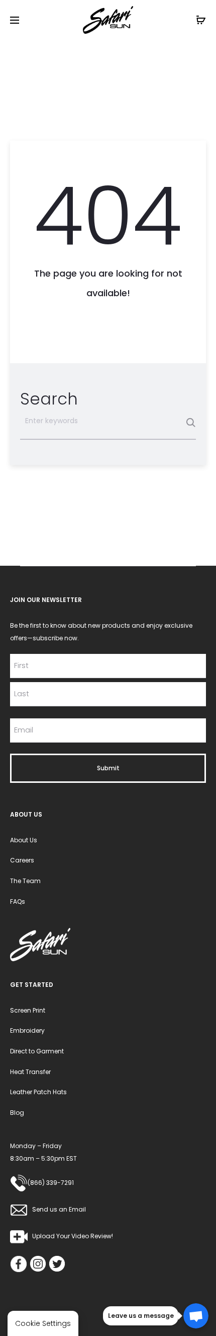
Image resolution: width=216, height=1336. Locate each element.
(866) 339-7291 (51, 1182)
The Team (25, 881)
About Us (23, 840)
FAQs (17, 901)
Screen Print (27, 1010)
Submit (108, 768)
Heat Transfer (30, 1071)
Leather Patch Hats (38, 1092)
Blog (17, 1112)
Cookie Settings (43, 1323)
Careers (22, 860)
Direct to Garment (37, 1051)
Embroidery (27, 1030)
